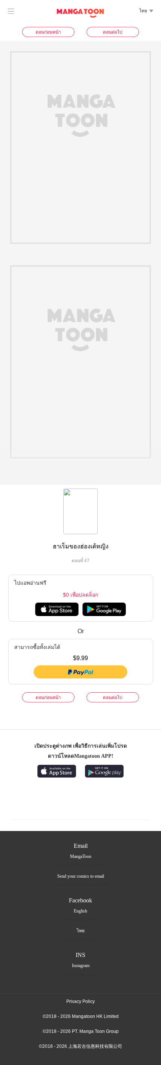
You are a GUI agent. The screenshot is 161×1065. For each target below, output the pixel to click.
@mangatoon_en (80, 974)
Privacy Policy (80, 1001)
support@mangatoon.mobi (80, 865)
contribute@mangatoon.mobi (80, 884)
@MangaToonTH (80, 939)
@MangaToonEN (80, 919)
